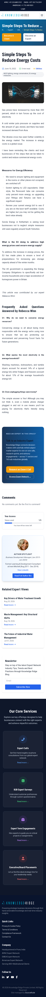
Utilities (20, 30)
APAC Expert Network (11, 953)
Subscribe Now (23, 687)
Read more (8, 605)
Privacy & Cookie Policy (11, 926)
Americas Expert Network (12, 960)
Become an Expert (30, 37)
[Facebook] (17, 977)
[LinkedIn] (3, 977)
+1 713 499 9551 (27, 5)
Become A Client (9, 37)
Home (4, 30)
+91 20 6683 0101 (15, 2)
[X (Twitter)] (7, 977)
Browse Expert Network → (20, 477)
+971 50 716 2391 (35, 2)
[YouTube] (12, 977)
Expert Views (13, 30)
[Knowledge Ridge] (15, 15)
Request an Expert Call (20, 469)
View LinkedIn (23, 570)
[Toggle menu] (41, 15)
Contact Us (6, 937)
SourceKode (30, 993)
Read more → (23, 763)
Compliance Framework (11, 933)
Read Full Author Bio (23, 576)
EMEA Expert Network (11, 957)
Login (23, 9)
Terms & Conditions (10, 930)
